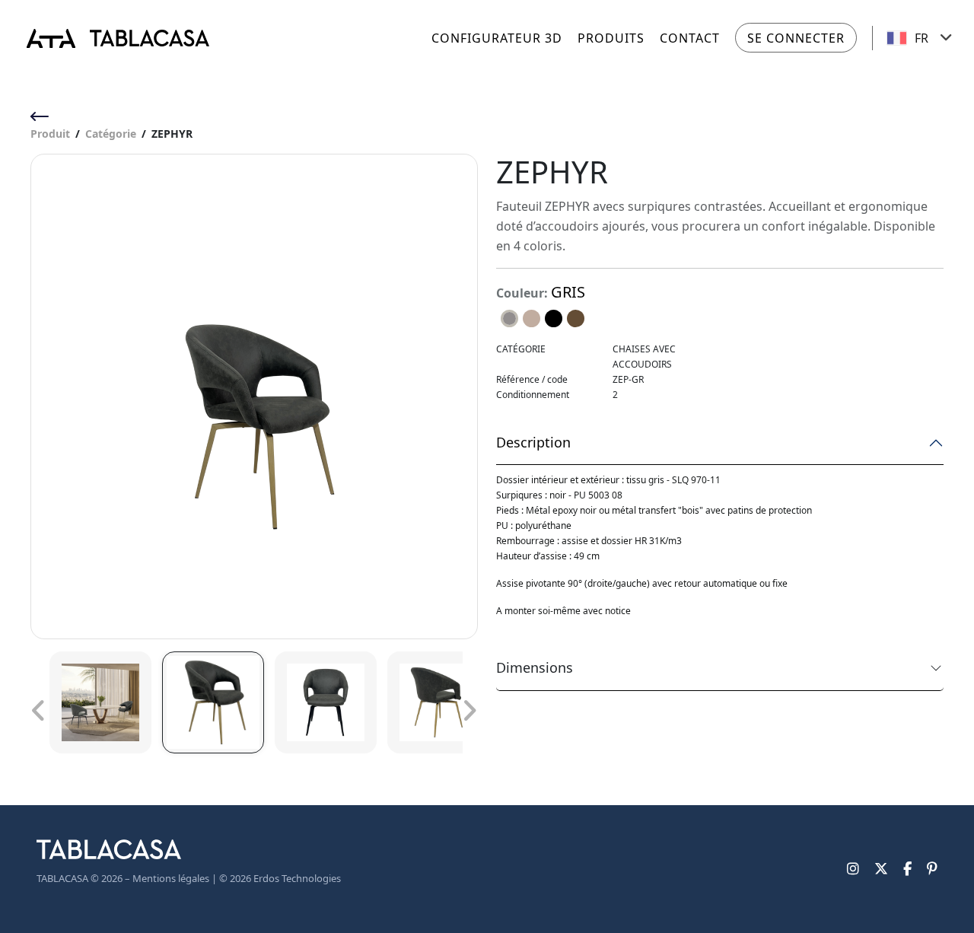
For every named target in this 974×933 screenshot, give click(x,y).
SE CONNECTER (796, 38)
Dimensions (534, 667)
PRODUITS (611, 38)
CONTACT (690, 38)
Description (533, 442)
